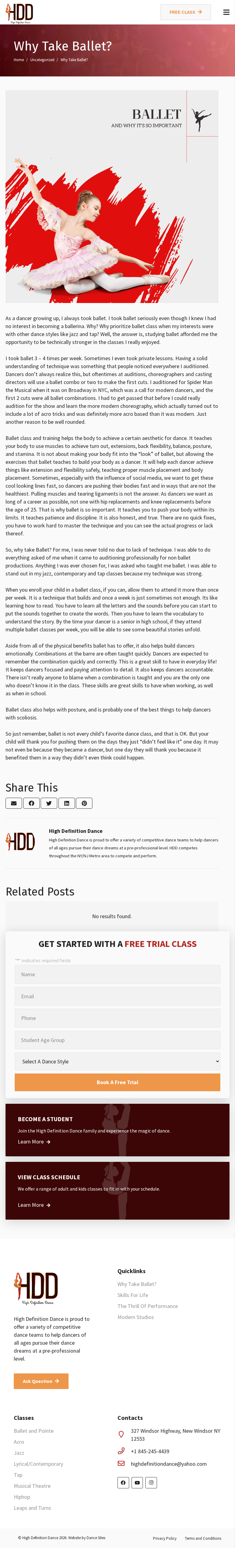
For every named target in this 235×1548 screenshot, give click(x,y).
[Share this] (31, 803)
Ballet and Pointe (34, 1430)
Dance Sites (96, 1537)
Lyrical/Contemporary (38, 1463)
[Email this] (14, 803)
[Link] (20, 12)
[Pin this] (84, 803)
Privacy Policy (165, 1538)
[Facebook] (123, 1483)
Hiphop (22, 1496)
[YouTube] (137, 1483)
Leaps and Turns (32, 1507)
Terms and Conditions (203, 1538)
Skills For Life (133, 1295)
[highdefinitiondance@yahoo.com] (124, 1464)
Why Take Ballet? (137, 1284)
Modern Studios (136, 1317)
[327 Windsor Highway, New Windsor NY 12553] (124, 1435)
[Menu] (226, 12)
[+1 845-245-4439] (124, 1451)
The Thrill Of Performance (148, 1306)
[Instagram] (151, 1483)
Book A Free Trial (117, 1082)
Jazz (19, 1452)
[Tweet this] (49, 803)
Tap (18, 1474)
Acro (19, 1441)
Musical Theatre (32, 1485)
